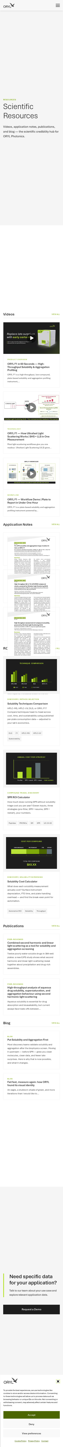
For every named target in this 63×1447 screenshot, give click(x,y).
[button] (58, 1381)
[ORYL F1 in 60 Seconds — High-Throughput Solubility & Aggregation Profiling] (31, 355)
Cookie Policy (20, 1441)
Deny (31, 1424)
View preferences (31, 1433)
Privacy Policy (34, 1441)
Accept (31, 1414)
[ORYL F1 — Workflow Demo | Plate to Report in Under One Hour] (31, 487)
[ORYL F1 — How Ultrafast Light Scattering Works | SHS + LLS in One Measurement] (31, 423)
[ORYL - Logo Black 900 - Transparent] (9, 5)
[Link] (31, 548)
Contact (44, 1441)
